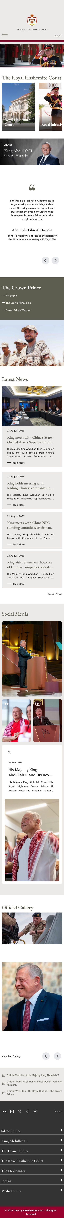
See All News (55, 594)
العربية (58, 35)
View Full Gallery (11, 1056)
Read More (18, 462)
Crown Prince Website (18, 310)
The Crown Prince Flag (18, 303)
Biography (11, 295)
